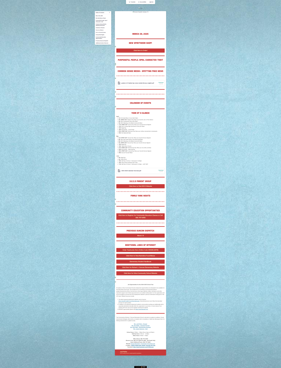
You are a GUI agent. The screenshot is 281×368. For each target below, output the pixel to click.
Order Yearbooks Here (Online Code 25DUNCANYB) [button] (140, 250)
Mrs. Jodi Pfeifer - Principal (140, 324)
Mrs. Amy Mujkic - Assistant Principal (140, 325)
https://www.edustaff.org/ (142, 309)
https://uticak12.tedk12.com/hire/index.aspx (129, 301)
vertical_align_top (109, 12)
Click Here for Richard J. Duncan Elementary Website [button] (140, 267)
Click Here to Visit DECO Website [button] (140, 186)
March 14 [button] (140, 235)
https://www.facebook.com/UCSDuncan (143, 347)
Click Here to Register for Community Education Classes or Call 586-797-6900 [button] (140, 216)
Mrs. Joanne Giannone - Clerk (140, 329)
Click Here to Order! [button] (140, 50)
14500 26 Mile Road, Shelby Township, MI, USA (143, 345)
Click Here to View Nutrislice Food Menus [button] (140, 256)
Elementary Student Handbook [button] (140, 261)
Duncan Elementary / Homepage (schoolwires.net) (143, 343)
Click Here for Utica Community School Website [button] (140, 273)
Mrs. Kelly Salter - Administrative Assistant (140, 327)
